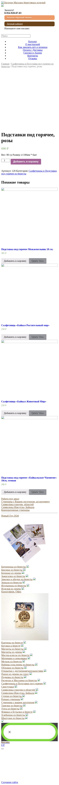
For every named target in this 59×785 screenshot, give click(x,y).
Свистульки (7, 686)
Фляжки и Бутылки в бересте (17, 712)
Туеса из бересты (10, 708)
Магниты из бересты (12, 649)
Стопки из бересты (11, 696)
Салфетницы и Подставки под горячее (22, 683)
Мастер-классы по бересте (15, 655)
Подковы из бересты (12, 677)
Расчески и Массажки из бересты (19, 680)
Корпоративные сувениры (15, 510)
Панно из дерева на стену (15, 674)
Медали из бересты (11, 661)
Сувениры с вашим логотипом (17, 702)
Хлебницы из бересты (13, 715)
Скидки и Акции (32, 52)
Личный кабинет (15, 24)
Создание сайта (9, 782)
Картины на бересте (12, 642)
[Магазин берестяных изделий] (23, 2)
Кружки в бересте (10, 645)
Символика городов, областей (17, 504)
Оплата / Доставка (32, 50)
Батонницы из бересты (13, 566)
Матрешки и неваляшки (14, 658)
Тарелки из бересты (11, 705)
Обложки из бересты (12, 667)
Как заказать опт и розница (32, 47)
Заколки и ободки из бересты (17, 579)
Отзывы (32, 58)
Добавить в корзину (26, 161)
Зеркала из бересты (11, 582)
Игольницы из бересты (13, 585)
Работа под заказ (10, 498)
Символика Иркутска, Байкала (17, 507)
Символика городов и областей (18, 690)
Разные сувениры (10, 699)
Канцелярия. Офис (11, 591)
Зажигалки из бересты (13, 576)
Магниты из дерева (11, 652)
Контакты (32, 55)
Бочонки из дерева (11, 573)
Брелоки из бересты (11, 570)
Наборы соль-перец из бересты (17, 664)
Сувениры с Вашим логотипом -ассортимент (25, 501)
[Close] (2, 748)
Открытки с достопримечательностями (22, 671)
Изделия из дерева (11, 588)
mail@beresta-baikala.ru (16, 31)
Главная (5, 63)
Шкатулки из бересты (13, 718)
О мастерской (32, 44)
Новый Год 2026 (10, 515)
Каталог (32, 41)
